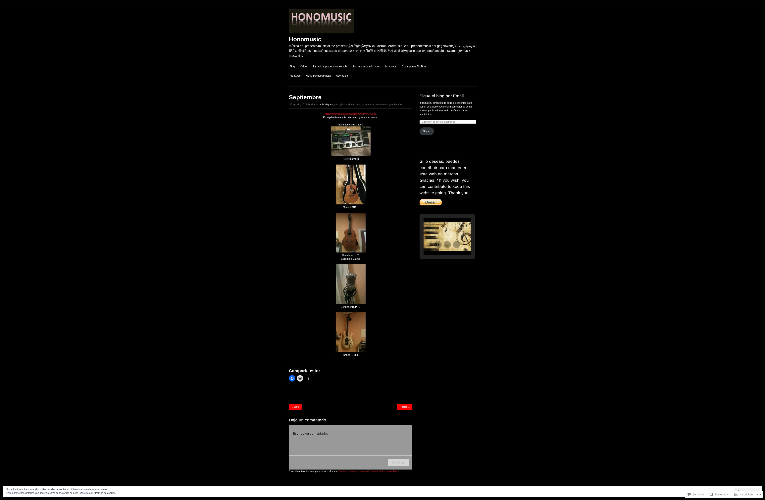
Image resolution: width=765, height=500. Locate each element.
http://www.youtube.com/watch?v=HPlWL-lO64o (350, 113)
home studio (348, 104)
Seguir (426, 131)
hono (358, 104)
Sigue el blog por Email (442, 96)
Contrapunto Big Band (414, 66)
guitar (337, 104)
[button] (438, 244)
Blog (292, 66)
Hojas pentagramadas (318, 75)
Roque (405, 406)
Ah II (295, 406)
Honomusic (305, 39)
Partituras (295, 75)
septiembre (396, 104)
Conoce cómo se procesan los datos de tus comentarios (369, 471)
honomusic (369, 104)
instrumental (382, 104)
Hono (314, 104)
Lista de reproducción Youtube (330, 66)
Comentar (398, 462)
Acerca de (342, 75)
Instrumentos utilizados (366, 66)
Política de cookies (105, 493)
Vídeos (304, 66)
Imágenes (391, 66)
